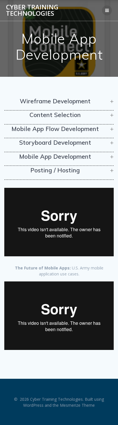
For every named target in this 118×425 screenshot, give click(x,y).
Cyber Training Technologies (32, 10)
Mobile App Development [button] (55, 156)
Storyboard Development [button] (55, 142)
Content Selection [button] (55, 114)
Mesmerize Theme (77, 405)
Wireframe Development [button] (55, 101)
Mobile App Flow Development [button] (55, 128)
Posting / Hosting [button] (55, 170)
